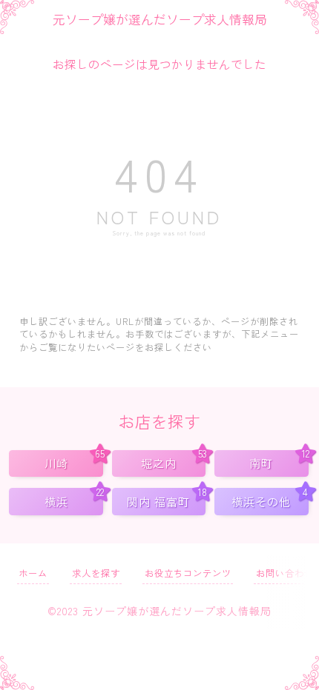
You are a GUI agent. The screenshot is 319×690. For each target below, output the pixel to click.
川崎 (74, 461)
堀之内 (173, 461)
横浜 (74, 498)
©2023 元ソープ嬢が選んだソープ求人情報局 (159, 610)
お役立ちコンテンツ (188, 573)
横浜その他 (269, 498)
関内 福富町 (166, 498)
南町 (278, 461)
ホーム (33, 573)
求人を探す (96, 573)
